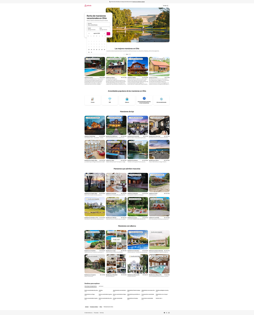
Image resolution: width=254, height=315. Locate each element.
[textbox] (92, 29)
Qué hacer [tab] (101, 286)
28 (101, 49)
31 (91, 52)
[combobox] (98, 25)
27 (99, 49)
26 (96, 49)
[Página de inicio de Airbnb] (88, 5)
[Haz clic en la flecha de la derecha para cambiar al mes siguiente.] (104, 33)
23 (88, 49)
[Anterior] (124, 54)
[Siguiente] (130, 54)
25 (94, 49)
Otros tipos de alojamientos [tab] (91, 286)
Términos (102, 312)
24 (91, 49)
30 (88, 52)
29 (104, 49)
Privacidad (96, 312)
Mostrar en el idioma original (138, 1)
